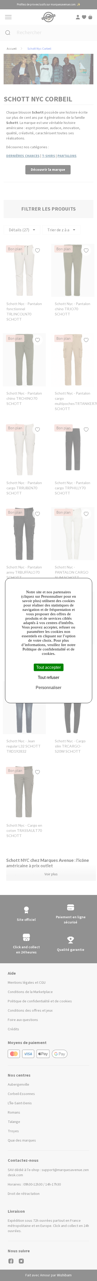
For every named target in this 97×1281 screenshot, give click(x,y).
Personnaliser (48, 687)
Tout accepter (48, 667)
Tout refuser (48, 677)
